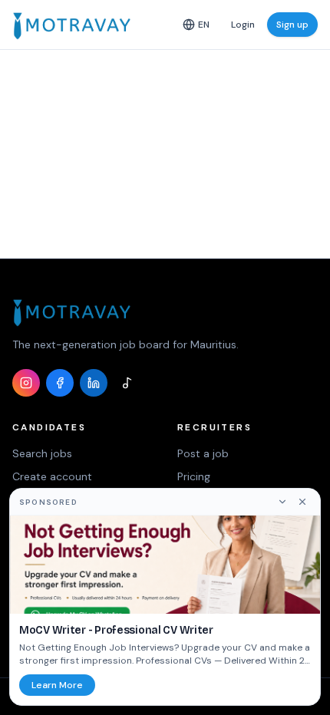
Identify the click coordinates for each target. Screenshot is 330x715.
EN (204, 24)
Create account (52, 476)
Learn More (57, 685)
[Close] (302, 501)
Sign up (292, 24)
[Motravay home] (71, 24)
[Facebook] (60, 383)
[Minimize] (282, 501)
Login (243, 24)
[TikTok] (127, 383)
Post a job (203, 453)
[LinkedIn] (93, 383)
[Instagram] (26, 383)
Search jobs (42, 453)
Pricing (193, 476)
